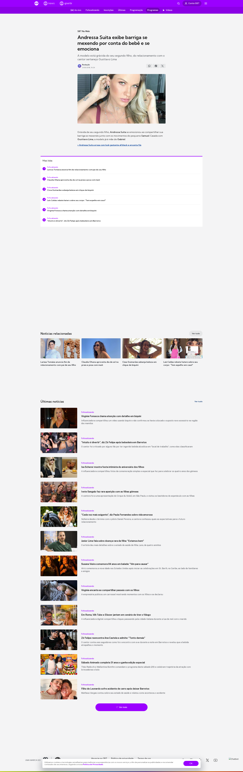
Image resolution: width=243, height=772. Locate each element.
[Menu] (206, 3)
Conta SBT (193, 3)
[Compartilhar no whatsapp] (149, 66)
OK (191, 763)
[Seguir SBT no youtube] (216, 760)
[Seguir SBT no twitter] (207, 760)
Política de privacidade (122, 758)
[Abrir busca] (178, 3)
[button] (60, 356)
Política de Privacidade (93, 764)
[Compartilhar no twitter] (162, 66)
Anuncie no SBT (99, 758)
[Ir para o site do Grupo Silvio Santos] (38, 760)
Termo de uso (144, 758)
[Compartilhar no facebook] (156, 66)
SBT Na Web (83, 31)
